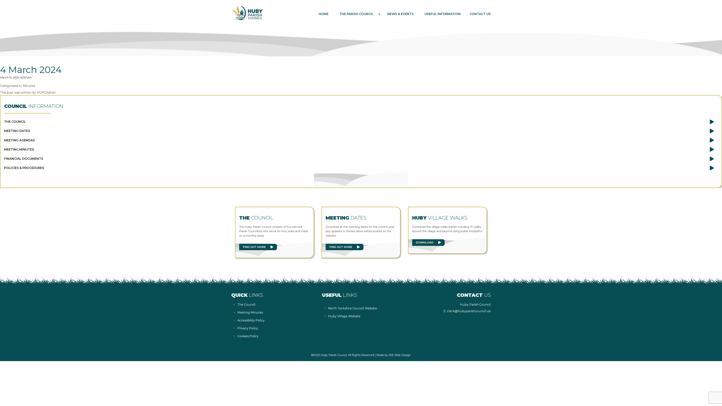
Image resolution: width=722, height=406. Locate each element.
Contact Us (480, 14)
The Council (15, 121)
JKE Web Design (400, 355)
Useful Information (443, 14)
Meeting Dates (17, 131)
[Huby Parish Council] (247, 19)
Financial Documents (23, 159)
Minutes (29, 86)
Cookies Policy (248, 336)
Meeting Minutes (19, 149)
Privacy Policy (247, 328)
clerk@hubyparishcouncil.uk (469, 311)
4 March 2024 (31, 69)
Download (424, 242)
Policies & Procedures (24, 168)
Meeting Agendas (19, 140)
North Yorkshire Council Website (352, 308)
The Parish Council (356, 14)
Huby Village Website (344, 316)
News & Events (400, 14)
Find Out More (254, 247)
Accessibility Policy (251, 320)
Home (323, 14)
